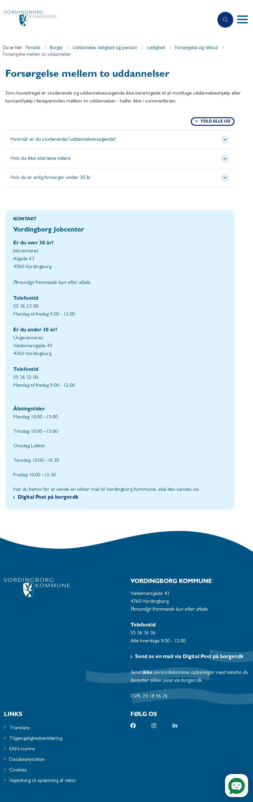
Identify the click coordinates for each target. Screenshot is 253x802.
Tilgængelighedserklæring (35, 738)
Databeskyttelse (26, 759)
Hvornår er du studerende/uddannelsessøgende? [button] (63, 139)
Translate (19, 728)
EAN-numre (22, 749)
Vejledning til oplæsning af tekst (42, 781)
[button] (245, 20)
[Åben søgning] (225, 20)
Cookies (18, 770)
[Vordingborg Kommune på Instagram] (162, 725)
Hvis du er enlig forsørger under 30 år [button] (51, 177)
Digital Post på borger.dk (48, 497)
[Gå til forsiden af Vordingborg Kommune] (104, 20)
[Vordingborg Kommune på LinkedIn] (183, 725)
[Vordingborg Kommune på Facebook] (141, 725)
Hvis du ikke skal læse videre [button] (40, 158)
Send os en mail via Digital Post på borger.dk (189, 657)
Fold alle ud (216, 122)
